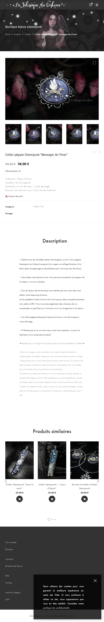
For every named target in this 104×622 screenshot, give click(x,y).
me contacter (41, 330)
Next (96, 89)
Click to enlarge (94, 63)
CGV (7, 599)
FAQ (7, 575)
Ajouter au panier (19, 499)
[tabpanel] (19, 472)
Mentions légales (12, 592)
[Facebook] (34, 213)
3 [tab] (55, 519)
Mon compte (10, 542)
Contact (8, 582)
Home (7, 34)
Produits (17, 34)
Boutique (9, 549)
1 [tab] (49, 519)
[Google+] (46, 213)
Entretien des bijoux (14, 566)
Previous (8, 89)
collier (71, 259)
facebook (49, 343)
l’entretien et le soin (53, 308)
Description (55, 240)
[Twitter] (40, 213)
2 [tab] (52, 519)
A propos (9, 559)
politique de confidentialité (56, 607)
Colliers (28, 34)
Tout (42, 206)
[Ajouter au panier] (19, 499)
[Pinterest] (51, 213)
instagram (39, 343)
